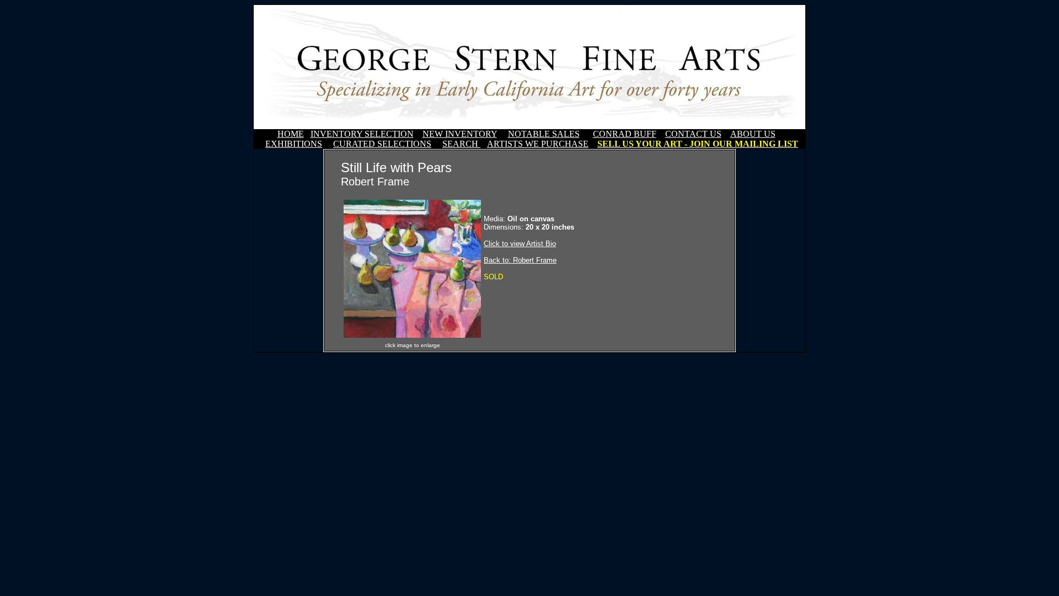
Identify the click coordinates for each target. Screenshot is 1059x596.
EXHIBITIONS (293, 143)
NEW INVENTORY (459, 134)
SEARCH (461, 143)
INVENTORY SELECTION (362, 134)
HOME (290, 134)
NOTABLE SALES (544, 134)
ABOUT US (752, 134)
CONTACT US (693, 134)
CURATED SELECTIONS (382, 143)
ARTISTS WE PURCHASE (538, 143)
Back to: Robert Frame (520, 260)
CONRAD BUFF (624, 134)
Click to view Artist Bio (520, 244)
